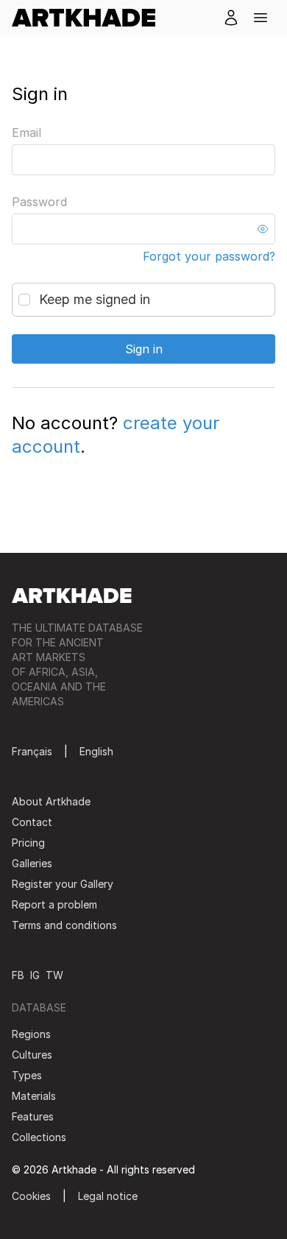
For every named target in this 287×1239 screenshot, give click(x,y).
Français (32, 751)
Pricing (28, 842)
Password (39, 201)
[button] (260, 17)
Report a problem (54, 904)
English (96, 751)
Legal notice (108, 1196)
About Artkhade (51, 801)
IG (35, 975)
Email (26, 132)
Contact (32, 822)
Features (33, 1116)
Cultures (32, 1054)
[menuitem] (89, 18)
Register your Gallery (62, 884)
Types (27, 1075)
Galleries (32, 863)
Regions (31, 1034)
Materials (34, 1096)
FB (18, 975)
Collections (39, 1137)
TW (54, 975)
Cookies (31, 1196)
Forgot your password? (209, 256)
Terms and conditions (64, 925)
